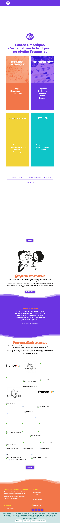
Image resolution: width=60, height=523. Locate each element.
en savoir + (30, 292)
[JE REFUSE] (58, 517)
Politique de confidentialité (38, 520)
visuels (20, 493)
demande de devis (37, 505)
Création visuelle (37, 492)
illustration (20, 491)
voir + (30, 240)
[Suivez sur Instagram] (39, 510)
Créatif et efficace (30, 309)
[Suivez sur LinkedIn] (42, 510)
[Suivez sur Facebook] (32, 510)
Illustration (35, 497)
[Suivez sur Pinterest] (36, 510)
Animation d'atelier (37, 499)
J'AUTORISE (18, 520)
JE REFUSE (26, 520)
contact (30, 467)
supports (6, 495)
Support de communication (40, 495)
